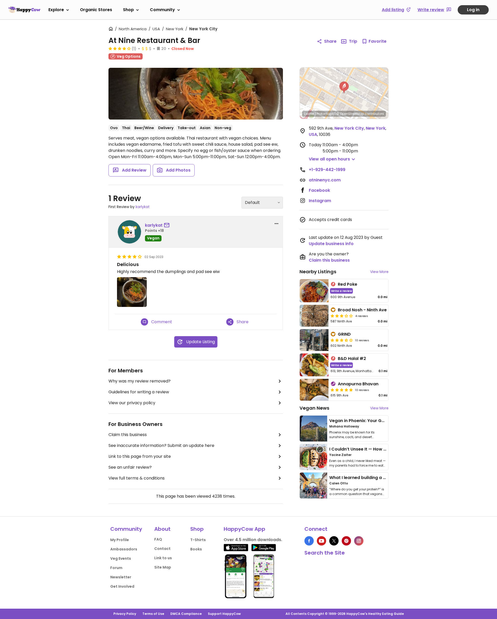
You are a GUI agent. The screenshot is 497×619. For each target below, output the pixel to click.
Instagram (320, 201)
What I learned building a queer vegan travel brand (383, 478)
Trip (353, 41)
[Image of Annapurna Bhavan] (314, 390)
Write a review (341, 291)
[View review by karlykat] (129, 231)
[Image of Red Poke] (314, 290)
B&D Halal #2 (352, 359)
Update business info (331, 244)
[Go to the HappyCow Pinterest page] (346, 541)
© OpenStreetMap (350, 114)
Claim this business (127, 435)
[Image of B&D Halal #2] (314, 365)
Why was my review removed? (139, 381)
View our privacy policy (131, 403)
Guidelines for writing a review (138, 392)
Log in (473, 10)
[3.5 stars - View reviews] (341, 340)
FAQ (158, 539)
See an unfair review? (130, 467)
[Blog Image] (313, 428)
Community (162, 10)
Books (196, 549)
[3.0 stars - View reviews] (341, 315)
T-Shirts (198, 539)
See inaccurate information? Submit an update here (161, 445)
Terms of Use (153, 613)
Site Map (162, 567)
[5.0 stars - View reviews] (341, 389)
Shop (128, 10)
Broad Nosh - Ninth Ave (362, 310)
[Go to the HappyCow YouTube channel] (321, 541)
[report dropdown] (276, 223)
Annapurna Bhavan (358, 384)
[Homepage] (24, 9)
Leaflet (309, 114)
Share (330, 41)
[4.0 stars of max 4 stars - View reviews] (119, 48)
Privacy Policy (124, 613)
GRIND (344, 334)
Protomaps (325, 114)
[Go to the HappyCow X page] (334, 541)
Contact (162, 548)
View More (379, 271)
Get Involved (122, 586)
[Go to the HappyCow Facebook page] (309, 541)
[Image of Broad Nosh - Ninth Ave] (314, 316)
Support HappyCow (224, 613)
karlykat (143, 206)
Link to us (163, 558)
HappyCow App (244, 529)
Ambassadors (123, 549)
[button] (344, 87)
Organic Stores (96, 10)
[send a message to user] (168, 225)
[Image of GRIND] (314, 340)
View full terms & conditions (136, 478)
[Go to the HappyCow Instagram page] (358, 541)
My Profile (119, 539)
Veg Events (120, 558)
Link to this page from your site (139, 456)
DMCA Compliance (186, 613)
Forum (116, 567)
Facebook (319, 190)
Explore (56, 10)
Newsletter (120, 577)
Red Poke (347, 284)
